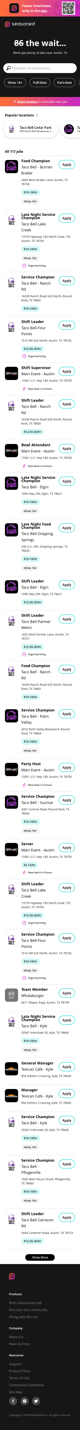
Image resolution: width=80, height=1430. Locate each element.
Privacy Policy (19, 1371)
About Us (16, 1337)
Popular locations (20, 115)
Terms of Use (19, 1378)
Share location (27, 102)
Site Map (15, 1392)
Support (15, 1364)
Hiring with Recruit (23, 1317)
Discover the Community (28, 1310)
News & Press (19, 1344)
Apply (66, 164)
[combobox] (40, 68)
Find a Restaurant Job (25, 1303)
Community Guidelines (26, 1385)
